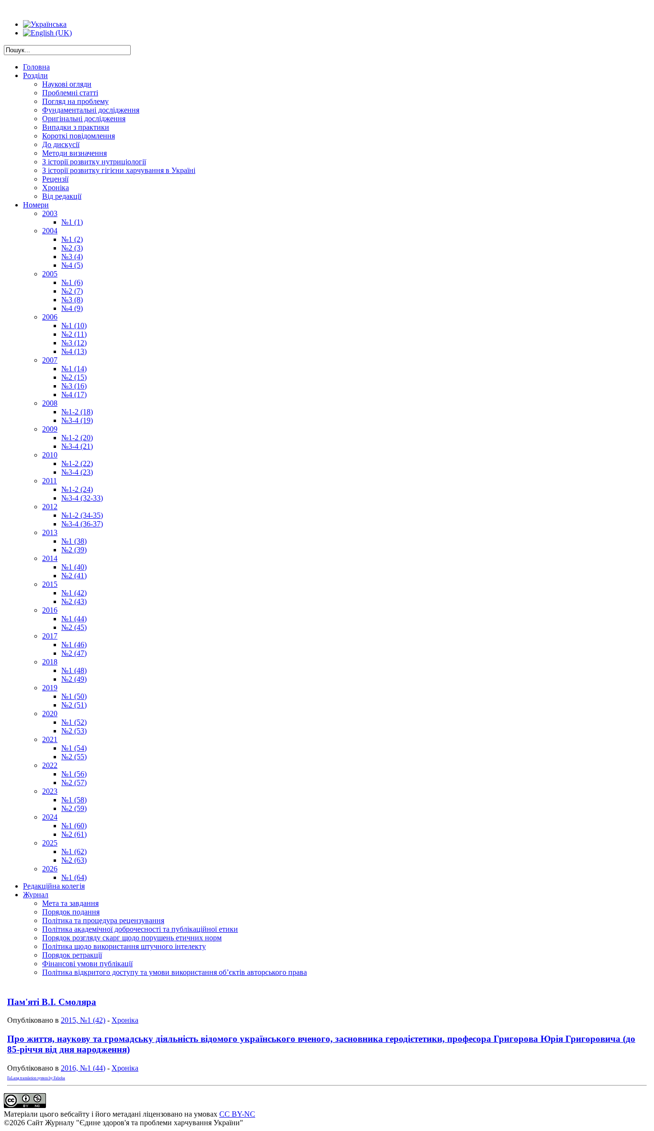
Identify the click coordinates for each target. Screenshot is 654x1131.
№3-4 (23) (77, 472)
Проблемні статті (70, 93)
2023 (49, 791)
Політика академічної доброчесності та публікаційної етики (140, 929)
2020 (49, 713)
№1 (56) (74, 774)
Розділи (35, 75)
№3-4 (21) (77, 446)
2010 (49, 455)
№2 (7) (72, 291)
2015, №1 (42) (83, 1020)
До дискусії (60, 144)
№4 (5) (72, 265)
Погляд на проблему (75, 101)
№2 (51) (74, 705)
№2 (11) (74, 334)
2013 (49, 532)
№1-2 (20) (77, 438)
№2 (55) (74, 757)
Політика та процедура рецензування (103, 920)
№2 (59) (74, 808)
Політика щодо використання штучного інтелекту (124, 946)
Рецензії (55, 179)
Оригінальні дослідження (83, 118)
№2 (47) (74, 653)
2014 (49, 558)
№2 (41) (74, 575)
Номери (36, 205)
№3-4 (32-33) (82, 498)
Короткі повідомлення (78, 136)
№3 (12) (74, 343)
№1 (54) (74, 748)
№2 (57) (74, 782)
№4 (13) (74, 351)
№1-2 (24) (77, 489)
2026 (49, 869)
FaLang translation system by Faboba (36, 1078)
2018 (49, 662)
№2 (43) (74, 601)
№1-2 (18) (77, 412)
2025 (49, 843)
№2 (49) (74, 679)
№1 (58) (74, 800)
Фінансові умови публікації (87, 964)
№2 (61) (74, 834)
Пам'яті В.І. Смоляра (51, 1002)
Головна (36, 67)
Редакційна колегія (54, 886)
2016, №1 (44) (83, 1068)
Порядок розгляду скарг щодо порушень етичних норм (132, 938)
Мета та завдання (70, 903)
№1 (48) (74, 670)
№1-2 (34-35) (82, 515)
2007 (49, 360)
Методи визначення (74, 153)
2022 (49, 765)
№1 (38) (74, 541)
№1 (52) (74, 722)
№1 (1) (72, 222)
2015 (49, 584)
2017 (49, 636)
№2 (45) (74, 627)
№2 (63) (74, 860)
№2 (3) (72, 248)
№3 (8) (72, 300)
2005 (49, 274)
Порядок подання (71, 912)
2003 (49, 213)
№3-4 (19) (77, 420)
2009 (49, 429)
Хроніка (55, 187)
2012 (49, 507)
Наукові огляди (66, 84)
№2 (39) (74, 550)
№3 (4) (72, 256)
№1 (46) (74, 644)
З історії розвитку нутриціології (94, 162)
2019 (49, 688)
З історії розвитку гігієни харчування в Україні (118, 170)
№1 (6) (72, 282)
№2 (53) (74, 731)
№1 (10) (74, 325)
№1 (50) (74, 696)
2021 (49, 739)
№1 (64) (74, 877)
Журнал (35, 895)
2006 (49, 317)
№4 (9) (72, 308)
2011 (49, 481)
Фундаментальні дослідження (90, 110)
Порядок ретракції (72, 955)
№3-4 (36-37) (82, 524)
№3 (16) (74, 386)
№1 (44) (74, 619)
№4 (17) (74, 394)
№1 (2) (72, 239)
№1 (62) (74, 851)
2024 (49, 817)
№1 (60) (74, 826)
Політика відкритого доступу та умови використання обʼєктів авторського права (174, 972)
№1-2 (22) (77, 463)
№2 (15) (74, 377)
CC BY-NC (237, 1114)
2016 (49, 610)
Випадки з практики (75, 127)
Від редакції (61, 196)
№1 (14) (74, 369)
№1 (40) (74, 567)
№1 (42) (74, 593)
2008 (49, 403)
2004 (49, 231)
